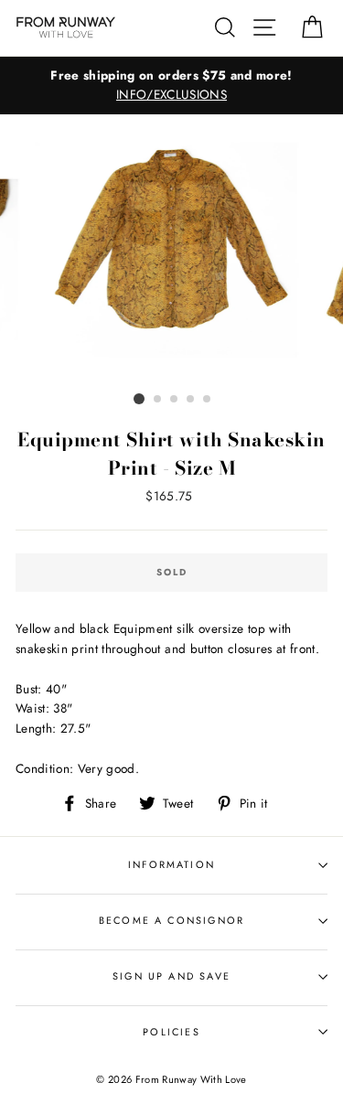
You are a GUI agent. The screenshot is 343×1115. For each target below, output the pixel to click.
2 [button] (158, 399)
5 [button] (207, 399)
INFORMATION (171, 864)
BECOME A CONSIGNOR (171, 920)
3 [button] (174, 399)
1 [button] (139, 398)
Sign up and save (171, 976)
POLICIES (171, 1031)
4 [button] (191, 399)
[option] (171, 86)
